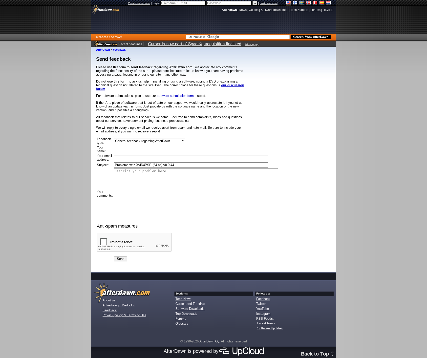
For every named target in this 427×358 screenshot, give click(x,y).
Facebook (263, 299)
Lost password (269, 3)
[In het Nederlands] (328, 3)
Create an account (139, 3)
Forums (180, 318)
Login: (156, 3)
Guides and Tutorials (190, 304)
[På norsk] (308, 3)
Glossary (181, 323)
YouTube (262, 309)
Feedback (119, 49)
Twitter (261, 304)
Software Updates (270, 328)
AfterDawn (103, 49)
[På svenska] (301, 3)
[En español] (322, 3)
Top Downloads (186, 314)
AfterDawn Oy (209, 341)
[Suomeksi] (295, 3)
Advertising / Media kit (119, 305)
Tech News (183, 299)
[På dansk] (315, 3)
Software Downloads (190, 309)
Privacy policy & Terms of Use (124, 315)
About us (109, 300)
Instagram (263, 314)
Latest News (266, 323)
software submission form (175, 96)
